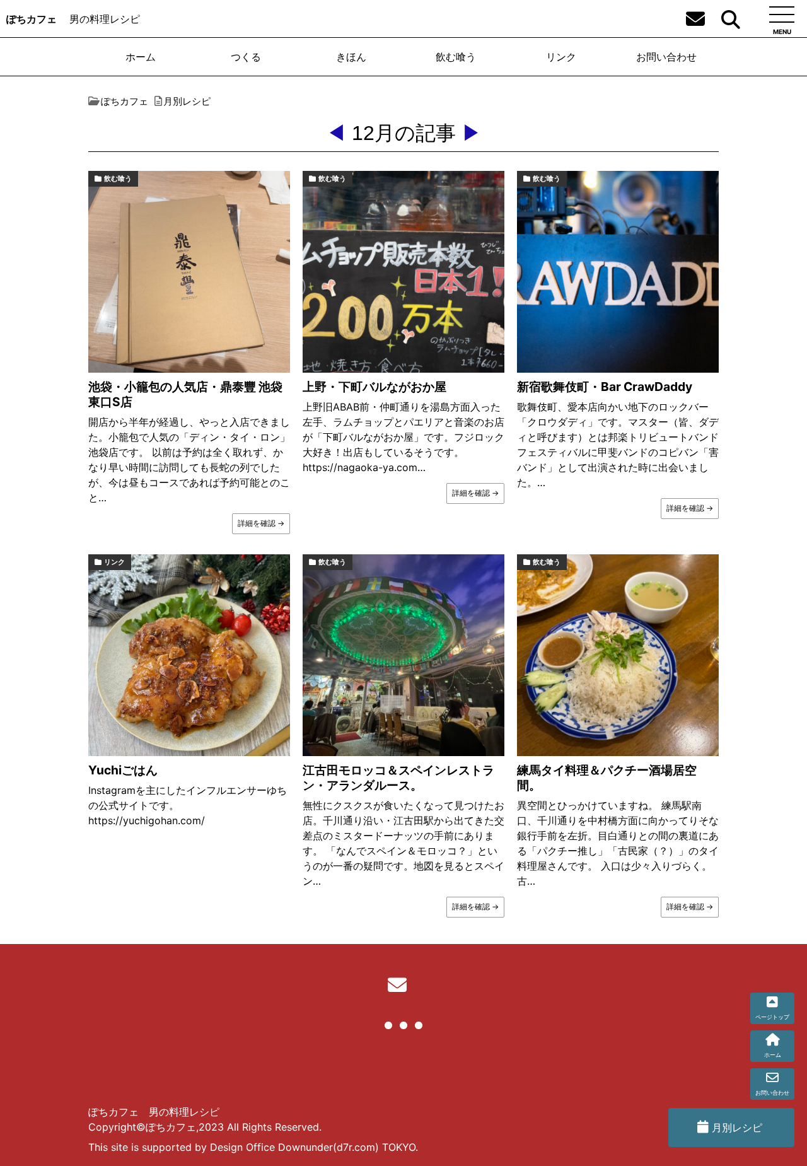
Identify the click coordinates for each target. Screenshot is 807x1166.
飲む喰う (456, 56)
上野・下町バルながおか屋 (374, 386)
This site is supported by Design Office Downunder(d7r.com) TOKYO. (253, 1147)
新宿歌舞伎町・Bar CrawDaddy (604, 386)
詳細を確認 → (261, 523)
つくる (246, 56)
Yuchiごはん (123, 770)
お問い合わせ (666, 56)
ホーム (140, 56)
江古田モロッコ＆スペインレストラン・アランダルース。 (398, 777)
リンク (561, 56)
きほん (351, 56)
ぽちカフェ (31, 19)
